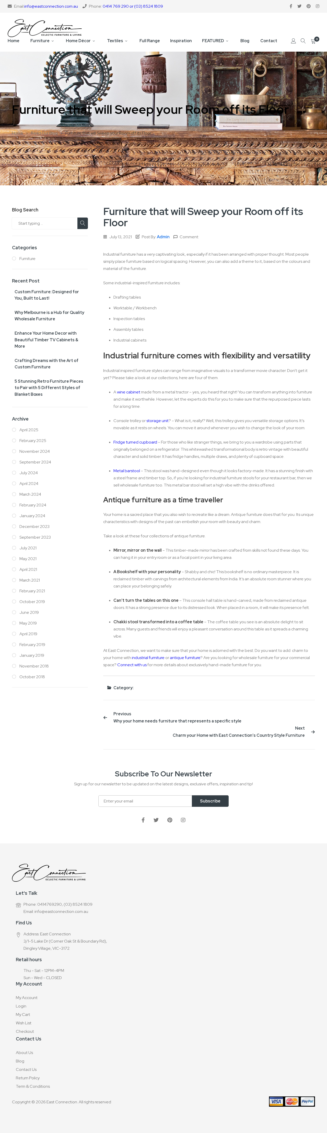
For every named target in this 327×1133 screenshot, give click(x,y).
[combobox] (50, 223)
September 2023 (35, 537)
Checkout (25, 1031)
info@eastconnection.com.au (51, 6)
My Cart (23, 1014)
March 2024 (30, 494)
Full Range (149, 40)
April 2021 (28, 569)
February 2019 (32, 644)
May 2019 (28, 623)
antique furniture (185, 657)
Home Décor (78, 40)
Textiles (115, 40)
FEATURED (213, 40)
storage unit (157, 420)
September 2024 (35, 462)
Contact (268, 40)
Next (239, 732)
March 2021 (29, 580)
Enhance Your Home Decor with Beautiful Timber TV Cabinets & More (46, 340)
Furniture (40, 40)
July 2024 (28, 472)
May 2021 (28, 558)
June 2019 (29, 612)
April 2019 (28, 634)
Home (13, 40)
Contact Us (26, 1069)
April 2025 (28, 430)
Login (21, 1006)
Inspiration (181, 40)
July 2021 (28, 548)
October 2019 (32, 601)
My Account (27, 997)
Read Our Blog (45, 133)
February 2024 (32, 505)
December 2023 (34, 526)
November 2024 (34, 451)
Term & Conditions (33, 1086)
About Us (24, 1052)
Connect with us (132, 664)
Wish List (23, 1023)
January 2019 (31, 655)
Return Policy (28, 1078)
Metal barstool (126, 470)
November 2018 (34, 666)
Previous (177, 717)
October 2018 (32, 676)
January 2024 (32, 515)
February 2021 (32, 591)
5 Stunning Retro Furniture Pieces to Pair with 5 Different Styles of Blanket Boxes (49, 388)
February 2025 (32, 440)
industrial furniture (148, 657)
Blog (244, 40)
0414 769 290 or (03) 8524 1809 (133, 6)
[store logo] (45, 28)
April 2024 (28, 483)
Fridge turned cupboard (135, 442)
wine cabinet (128, 392)
